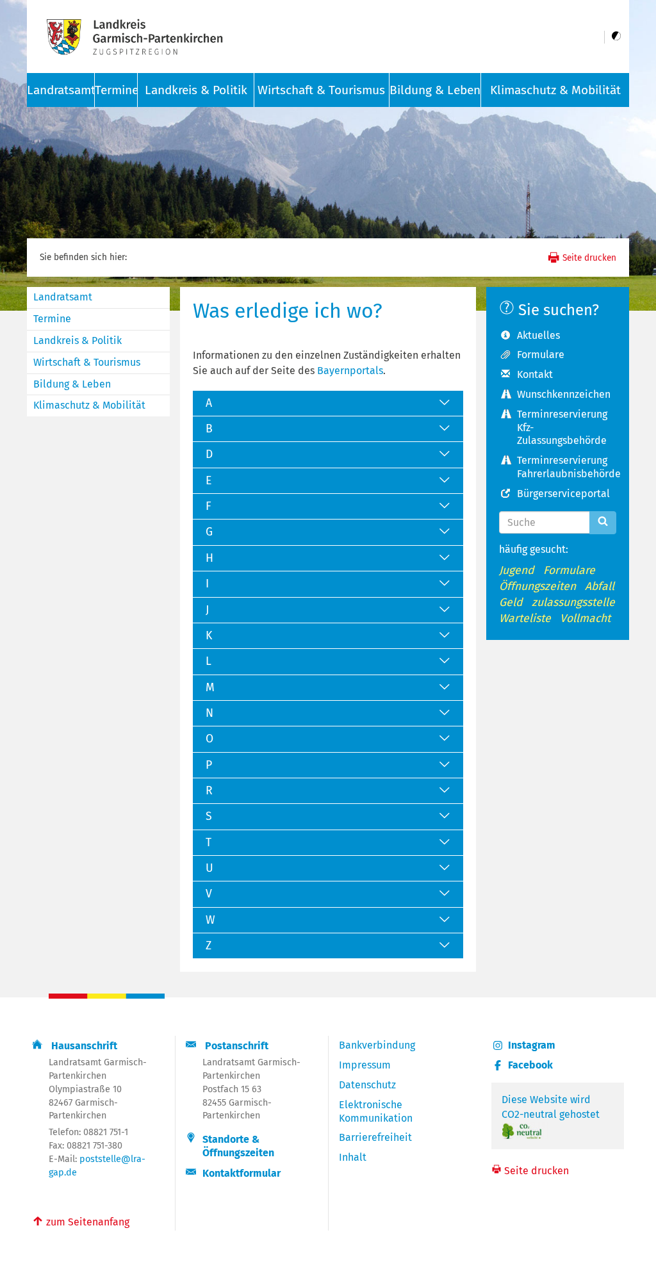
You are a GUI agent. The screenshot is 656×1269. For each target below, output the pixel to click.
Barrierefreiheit (375, 1137)
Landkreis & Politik (196, 90)
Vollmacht (585, 618)
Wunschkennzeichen (564, 394)
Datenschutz (367, 1085)
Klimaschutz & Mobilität (555, 90)
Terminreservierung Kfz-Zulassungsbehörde (562, 427)
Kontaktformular (241, 1173)
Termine (116, 90)
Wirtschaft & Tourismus (321, 90)
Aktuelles (538, 335)
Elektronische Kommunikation (376, 1111)
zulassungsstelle (573, 602)
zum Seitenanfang (80, 1221)
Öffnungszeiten (537, 586)
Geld (511, 602)
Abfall (599, 586)
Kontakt (535, 374)
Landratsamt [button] (60, 90)
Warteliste (525, 618)
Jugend (516, 570)
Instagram (531, 1045)
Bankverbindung (377, 1045)
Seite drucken (588, 257)
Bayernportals (350, 370)
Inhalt (352, 1157)
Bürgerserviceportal (563, 493)
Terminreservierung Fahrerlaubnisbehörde (566, 467)
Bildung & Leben (435, 90)
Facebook (530, 1065)
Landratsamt (62, 297)
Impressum (365, 1065)
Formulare (540, 354)
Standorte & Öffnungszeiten (238, 1146)
